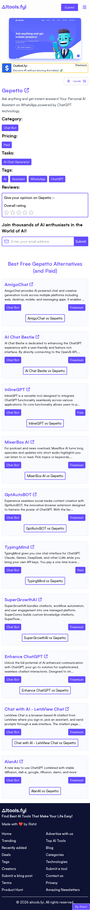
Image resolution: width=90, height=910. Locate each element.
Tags (5, 861)
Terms (7, 882)
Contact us (54, 875)
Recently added (14, 847)
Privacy (52, 882)
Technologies (57, 861)
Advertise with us (59, 833)
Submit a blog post (17, 875)
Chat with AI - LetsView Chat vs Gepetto (45, 743)
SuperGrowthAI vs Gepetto (45, 638)
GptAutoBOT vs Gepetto (45, 528)
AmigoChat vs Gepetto (45, 318)
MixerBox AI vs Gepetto (45, 476)
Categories (55, 854)
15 (79, 81)
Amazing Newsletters (63, 889)
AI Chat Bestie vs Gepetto (45, 371)
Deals (6, 854)
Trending (9, 840)
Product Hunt (12, 889)
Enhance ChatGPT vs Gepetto (45, 690)
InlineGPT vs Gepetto (45, 423)
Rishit (32, 824)
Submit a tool (56, 868)
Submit (69, 7)
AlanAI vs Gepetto (45, 791)
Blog (49, 847)
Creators (9, 868)
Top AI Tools (56, 840)
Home (6, 833)
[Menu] (84, 7)
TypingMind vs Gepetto (45, 581)
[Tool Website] (31, 284)
